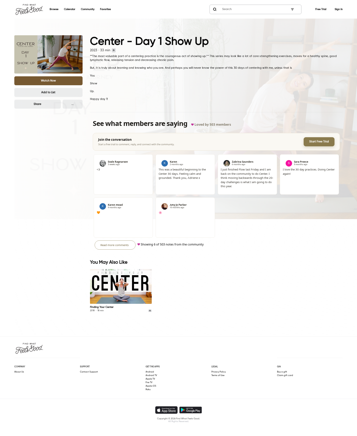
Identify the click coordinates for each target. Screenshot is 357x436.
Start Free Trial (319, 141)
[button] (48, 80)
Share (37, 104)
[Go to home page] (29, 9)
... (72, 104)
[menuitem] (51, 9)
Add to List (48, 92)
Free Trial (320, 9)
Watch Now (48, 80)
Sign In (339, 9)
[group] (121, 290)
